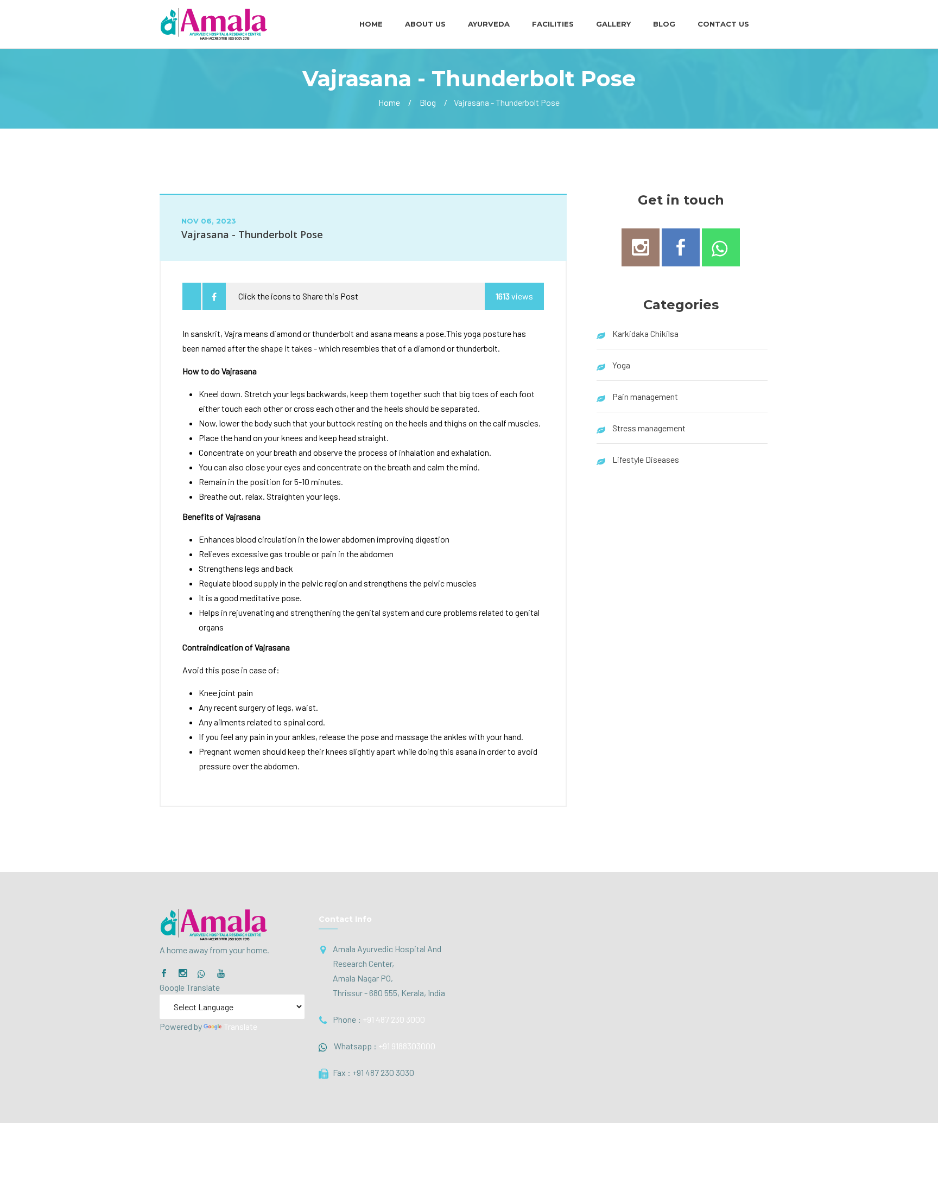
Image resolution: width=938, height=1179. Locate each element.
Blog (664, 24)
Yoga (621, 365)
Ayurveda (489, 24)
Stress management (649, 428)
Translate (240, 1026)
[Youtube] (221, 973)
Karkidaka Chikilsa (645, 333)
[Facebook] (164, 973)
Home (371, 24)
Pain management (645, 396)
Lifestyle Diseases (645, 459)
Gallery (613, 24)
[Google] (202, 974)
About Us (425, 24)
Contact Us (723, 24)
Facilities (553, 24)
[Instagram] (183, 973)
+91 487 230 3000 (394, 1019)
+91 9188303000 (406, 1046)
